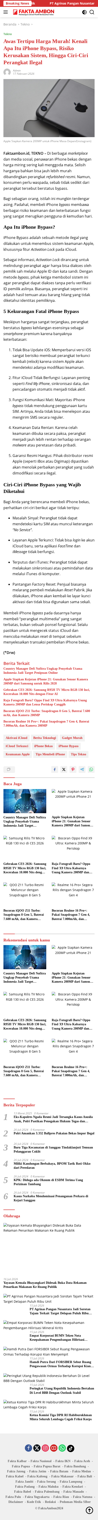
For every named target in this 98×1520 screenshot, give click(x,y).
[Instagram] (45, 1448)
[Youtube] (53, 1448)
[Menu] (6, 12)
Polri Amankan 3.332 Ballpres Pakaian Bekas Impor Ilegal (54, 1133)
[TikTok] (70, 1448)
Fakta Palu (13, 1497)
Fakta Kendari (72, 1486)
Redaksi (50, 1502)
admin (17, 70)
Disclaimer (15, 1502)
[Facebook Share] (54, 769)
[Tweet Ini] (63, 769)
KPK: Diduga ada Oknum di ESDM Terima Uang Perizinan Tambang (48, 1182)
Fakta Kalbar (17, 1461)
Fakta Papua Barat (47, 1466)
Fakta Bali (84, 1476)
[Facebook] (28, 1448)
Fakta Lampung (71, 1481)
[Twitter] (37, 1448)
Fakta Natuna (82, 1497)
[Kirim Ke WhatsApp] (91, 769)
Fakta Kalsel (14, 1476)
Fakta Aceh (82, 1461)
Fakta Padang (25, 1486)
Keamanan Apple (18, 754)
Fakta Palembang (47, 1491)
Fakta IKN (62, 1461)
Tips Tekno (78, 754)
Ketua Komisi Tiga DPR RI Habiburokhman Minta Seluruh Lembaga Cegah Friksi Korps (61, 1417)
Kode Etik (34, 1502)
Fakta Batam (59, 1471)
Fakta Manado (73, 1491)
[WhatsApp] (62, 1448)
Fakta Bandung (75, 1466)
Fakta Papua (21, 1466)
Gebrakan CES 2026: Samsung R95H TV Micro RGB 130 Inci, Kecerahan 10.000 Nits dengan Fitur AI (46, 692)
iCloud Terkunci (17, 746)
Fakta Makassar (62, 1476)
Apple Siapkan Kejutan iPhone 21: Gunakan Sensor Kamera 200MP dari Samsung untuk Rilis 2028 (45, 681)
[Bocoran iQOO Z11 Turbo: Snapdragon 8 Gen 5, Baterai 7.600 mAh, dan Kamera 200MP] (24, 894)
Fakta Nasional (41, 1461)
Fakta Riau (61, 1497)
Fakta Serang (46, 1481)
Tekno (7, 34)
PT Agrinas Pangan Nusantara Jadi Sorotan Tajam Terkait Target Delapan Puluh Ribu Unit (60, 1311)
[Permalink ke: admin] (7, 71)
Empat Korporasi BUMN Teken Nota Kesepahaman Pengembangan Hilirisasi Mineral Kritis (57, 1338)
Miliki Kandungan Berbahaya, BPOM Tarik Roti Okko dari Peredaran (52, 1165)
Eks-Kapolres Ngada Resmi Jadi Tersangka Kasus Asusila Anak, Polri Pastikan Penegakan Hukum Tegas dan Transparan (53, 1119)
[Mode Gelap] (84, 12)
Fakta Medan (81, 1471)
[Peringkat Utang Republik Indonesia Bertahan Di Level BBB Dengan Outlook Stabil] (49, 1378)
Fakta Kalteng (37, 1476)
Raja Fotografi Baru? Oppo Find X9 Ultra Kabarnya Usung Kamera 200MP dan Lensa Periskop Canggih (45, 702)
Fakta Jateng (16, 1471)
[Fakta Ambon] (33, 12)
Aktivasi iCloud (16, 738)
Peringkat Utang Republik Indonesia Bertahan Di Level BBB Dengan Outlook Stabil (62, 1390)
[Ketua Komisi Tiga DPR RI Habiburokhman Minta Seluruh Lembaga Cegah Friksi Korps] (49, 1405)
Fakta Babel (22, 1491)
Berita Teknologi (44, 738)
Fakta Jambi (24, 1481)
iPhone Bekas (43, 746)
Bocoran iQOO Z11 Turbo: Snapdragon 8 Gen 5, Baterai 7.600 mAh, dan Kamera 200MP (46, 713)
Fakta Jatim (37, 1471)
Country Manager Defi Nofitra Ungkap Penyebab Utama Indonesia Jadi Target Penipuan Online (42, 670)
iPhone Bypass (68, 746)
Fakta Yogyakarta (37, 1497)
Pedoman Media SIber (75, 1502)
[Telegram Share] (82, 769)
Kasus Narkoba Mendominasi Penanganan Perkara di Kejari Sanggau (51, 1198)
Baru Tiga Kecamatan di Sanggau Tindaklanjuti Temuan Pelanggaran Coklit (53, 1149)
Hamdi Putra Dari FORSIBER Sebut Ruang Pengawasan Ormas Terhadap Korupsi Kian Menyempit (60, 1364)
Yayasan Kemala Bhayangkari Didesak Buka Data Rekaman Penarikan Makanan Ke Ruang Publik (45, 1285)
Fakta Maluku (49, 1486)
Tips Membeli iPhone (50, 754)
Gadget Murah (72, 738)
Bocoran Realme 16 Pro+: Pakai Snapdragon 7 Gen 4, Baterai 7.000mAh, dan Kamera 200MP (46, 723)
